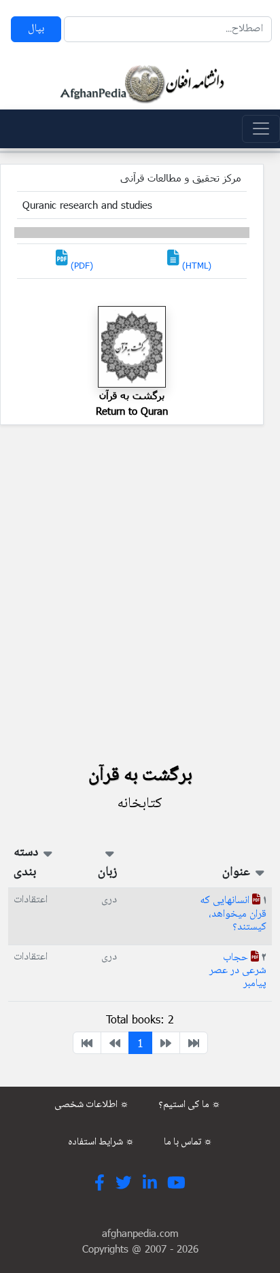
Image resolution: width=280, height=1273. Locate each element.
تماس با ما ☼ (188, 1142)
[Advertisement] (140, 598)
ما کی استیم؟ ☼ (189, 1105)
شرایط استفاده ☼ (101, 1142)
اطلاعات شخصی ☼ (91, 1105)
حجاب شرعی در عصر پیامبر (237, 971)
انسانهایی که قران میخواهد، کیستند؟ (233, 914)
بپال (36, 29)
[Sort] (258, 872)
